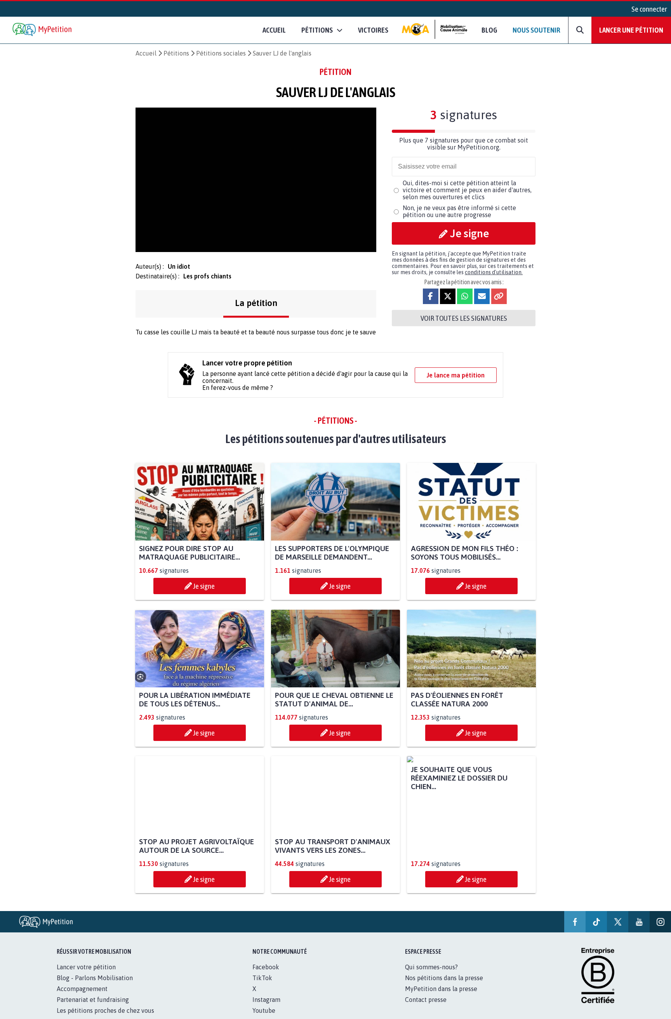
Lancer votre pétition (86, 975)
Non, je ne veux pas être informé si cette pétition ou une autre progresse (459, 211)
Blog (489, 30)
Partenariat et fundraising (93, 1008)
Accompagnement (82, 997)
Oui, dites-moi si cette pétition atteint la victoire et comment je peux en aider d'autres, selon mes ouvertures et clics (467, 189)
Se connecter (649, 9)
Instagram (266, 1008)
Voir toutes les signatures (464, 318)
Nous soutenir (536, 30)
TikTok (262, 986)
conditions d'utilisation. (494, 272)
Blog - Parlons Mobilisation (95, 986)
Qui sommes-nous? (431, 975)
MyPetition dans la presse (441, 997)
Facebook (265, 975)
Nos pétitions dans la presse (444, 986)
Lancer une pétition (631, 30)
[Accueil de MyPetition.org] (42, 30)
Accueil (274, 30)
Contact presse (426, 1008)
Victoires (373, 30)
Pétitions (176, 53)
